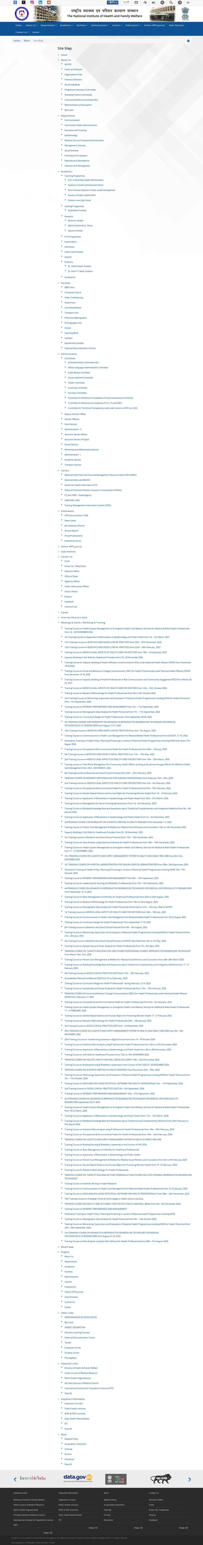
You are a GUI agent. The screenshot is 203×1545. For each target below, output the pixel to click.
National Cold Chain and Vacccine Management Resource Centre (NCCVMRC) (101, 474)
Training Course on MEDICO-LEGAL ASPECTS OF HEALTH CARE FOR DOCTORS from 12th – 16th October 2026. (116, 688)
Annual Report (71, 530)
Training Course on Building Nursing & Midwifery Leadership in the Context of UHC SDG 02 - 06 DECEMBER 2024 (117, 1064)
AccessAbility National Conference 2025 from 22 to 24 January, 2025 (96, 978)
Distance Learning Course (79, 200)
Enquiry (68, 596)
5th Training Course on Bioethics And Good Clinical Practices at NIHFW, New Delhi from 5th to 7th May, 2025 (115, 940)
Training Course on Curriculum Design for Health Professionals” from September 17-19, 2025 (108, 922)
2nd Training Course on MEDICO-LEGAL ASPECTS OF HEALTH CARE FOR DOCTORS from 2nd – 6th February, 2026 (117, 783)
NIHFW (68, 64)
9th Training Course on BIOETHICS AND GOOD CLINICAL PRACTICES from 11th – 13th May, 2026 (109, 754)
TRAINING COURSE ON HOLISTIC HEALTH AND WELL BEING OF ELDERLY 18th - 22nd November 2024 (112, 1059)
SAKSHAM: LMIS (72, 500)
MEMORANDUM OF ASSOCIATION (81, 1317)
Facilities (81, 25)
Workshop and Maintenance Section (82, 449)
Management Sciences (75, 145)
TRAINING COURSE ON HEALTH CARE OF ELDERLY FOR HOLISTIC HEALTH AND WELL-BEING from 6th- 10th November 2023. (123, 1203)
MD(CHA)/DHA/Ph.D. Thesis (80, 225)
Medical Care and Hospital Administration (84, 140)
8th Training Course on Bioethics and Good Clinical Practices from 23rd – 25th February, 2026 (108, 773)
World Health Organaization (78, 1378)
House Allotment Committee (80, 377)
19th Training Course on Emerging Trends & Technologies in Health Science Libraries (104, 1198)
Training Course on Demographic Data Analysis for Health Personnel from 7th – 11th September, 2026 (112, 711)
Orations (69, 262)
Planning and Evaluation (76, 155)
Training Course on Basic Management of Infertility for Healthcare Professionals (102, 1149)
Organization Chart (73, 74)
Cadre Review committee (79, 372)
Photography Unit (73, 322)
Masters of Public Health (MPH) (82, 195)
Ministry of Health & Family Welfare (81, 1367)
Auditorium (70, 302)
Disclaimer (69, 1459)
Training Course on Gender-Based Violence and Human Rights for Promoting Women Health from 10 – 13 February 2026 (121, 793)
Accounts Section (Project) (77, 439)
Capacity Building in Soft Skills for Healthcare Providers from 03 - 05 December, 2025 (104, 832)
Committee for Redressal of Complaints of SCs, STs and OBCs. (95, 403)
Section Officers (72, 419)
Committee (70, 358)
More (27, 40)
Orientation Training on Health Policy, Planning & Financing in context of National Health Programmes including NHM (120, 1214)
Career (35, 32)
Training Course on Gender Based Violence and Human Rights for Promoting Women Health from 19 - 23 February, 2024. (121, 1164)
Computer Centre (73, 292)
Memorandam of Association (78, 104)
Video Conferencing (74, 297)
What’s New (67, 1247)
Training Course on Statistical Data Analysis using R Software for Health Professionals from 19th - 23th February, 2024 (119, 1129)
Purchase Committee (77, 393)
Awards (68, 256)
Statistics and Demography (77, 165)
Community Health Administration (81, 125)
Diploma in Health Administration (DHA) (85, 185)
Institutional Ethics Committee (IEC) (81, 99)
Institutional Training (77, 210)
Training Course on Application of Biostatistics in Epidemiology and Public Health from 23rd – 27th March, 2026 (116, 798)
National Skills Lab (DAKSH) (77, 480)
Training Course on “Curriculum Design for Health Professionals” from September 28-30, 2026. (108, 716)
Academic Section (73, 459)
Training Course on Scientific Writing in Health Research (91, 1183)
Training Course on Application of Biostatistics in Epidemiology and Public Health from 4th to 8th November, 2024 (118, 1049)
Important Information (73, 1399)
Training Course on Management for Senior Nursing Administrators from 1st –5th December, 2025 (110, 803)
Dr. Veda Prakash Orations (79, 266)
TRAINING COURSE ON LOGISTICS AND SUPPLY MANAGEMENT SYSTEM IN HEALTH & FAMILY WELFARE (113, 1139)
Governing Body (72, 84)
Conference (70, 277)
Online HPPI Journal (154, 25)
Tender (68, 1342)
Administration (99, 25)
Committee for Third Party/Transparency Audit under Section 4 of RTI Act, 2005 (102, 408)
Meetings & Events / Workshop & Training (83, 622)
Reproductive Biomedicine (77, 160)
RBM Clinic (69, 287)
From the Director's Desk (74, 617)
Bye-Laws (69, 110)
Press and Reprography (76, 317)
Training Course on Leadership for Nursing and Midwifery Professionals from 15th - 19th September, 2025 (114, 883)
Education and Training (75, 130)
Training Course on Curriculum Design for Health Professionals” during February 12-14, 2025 (108, 983)
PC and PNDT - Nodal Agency (78, 495)
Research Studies (75, 220)
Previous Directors (73, 79)
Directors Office (72, 571)
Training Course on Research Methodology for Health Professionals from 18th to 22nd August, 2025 (111, 901)
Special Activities (75, 230)
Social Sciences (71, 150)
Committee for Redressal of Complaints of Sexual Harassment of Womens (100, 398)
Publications (132, 25)
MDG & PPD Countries (75, 1413)
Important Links (69, 1363)
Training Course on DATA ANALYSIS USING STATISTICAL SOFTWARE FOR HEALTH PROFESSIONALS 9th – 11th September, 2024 (124, 1083)
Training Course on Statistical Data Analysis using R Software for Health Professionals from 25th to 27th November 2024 (121, 1044)
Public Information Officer (77, 586)
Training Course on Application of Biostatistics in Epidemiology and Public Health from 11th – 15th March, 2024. (117, 1115)
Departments (48, 25)
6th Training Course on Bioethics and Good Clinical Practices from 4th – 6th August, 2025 (106, 927)
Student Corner (72, 1352)
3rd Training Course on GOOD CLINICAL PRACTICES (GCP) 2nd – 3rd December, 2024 (104, 1025)
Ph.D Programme (73, 236)
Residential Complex (74, 343)
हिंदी (188, 2)
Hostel (68, 327)
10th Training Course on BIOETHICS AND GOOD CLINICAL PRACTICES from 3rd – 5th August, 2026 (110, 730)
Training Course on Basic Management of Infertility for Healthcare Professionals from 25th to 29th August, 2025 (117, 896)
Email (67, 561)
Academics (65, 25)
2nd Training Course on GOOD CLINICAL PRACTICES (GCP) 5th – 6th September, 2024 (104, 1088)
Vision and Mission (73, 69)
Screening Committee (77, 387)
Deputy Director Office (75, 414)
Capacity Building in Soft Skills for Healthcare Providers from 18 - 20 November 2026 (104, 657)
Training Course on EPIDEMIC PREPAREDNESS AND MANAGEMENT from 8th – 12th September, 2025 (111, 878)
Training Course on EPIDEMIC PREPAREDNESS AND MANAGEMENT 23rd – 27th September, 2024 (109, 1093)
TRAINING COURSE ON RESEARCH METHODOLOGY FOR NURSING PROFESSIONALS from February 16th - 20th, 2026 (119, 778)
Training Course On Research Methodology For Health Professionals (96, 1169)
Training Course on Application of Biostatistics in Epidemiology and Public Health (102, 1154)
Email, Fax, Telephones (75, 566)
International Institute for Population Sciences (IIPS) (89, 1388)
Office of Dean (71, 576)
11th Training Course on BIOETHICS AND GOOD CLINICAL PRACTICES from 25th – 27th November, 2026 (113, 642)
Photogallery (71, 1357)
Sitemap (68, 1449)
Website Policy (71, 1438)
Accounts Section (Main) (76, 434)
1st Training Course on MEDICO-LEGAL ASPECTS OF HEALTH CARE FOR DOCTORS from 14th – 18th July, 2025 (115, 912)
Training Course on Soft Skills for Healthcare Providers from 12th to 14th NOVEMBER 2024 (107, 1054)
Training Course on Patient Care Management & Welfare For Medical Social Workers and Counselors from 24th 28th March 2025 (124, 959)
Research (69, 216)
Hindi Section (71, 424)
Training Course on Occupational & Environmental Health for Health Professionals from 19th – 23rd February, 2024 (118, 1134)
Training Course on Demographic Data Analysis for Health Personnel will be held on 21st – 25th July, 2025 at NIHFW (118, 907)
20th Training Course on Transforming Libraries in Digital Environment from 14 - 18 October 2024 (110, 1039)
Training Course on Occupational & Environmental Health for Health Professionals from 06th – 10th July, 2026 (116, 749)
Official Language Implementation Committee (88, 367)
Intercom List (71, 606)
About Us (31, 25)
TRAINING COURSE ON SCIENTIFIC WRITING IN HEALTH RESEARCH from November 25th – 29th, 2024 (112, 1069)
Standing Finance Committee (78, 94)
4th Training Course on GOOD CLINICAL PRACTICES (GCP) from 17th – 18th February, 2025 (107, 973)
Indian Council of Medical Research (81, 1373)
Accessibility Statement (75, 1444)
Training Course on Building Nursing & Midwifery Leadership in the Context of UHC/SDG (106, 1144)
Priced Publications (73, 535)
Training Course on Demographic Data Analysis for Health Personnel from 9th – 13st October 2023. (111, 1219)
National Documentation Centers (80, 348)
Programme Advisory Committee (80, 89)
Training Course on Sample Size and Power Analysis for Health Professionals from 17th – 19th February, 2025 (115, 988)
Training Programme (74, 206)
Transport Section (73, 464)
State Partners (176, 25)
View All (68, 1393)
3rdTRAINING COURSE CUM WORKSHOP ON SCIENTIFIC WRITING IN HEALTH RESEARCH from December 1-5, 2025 (118, 822)
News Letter (70, 520)
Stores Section (71, 444)
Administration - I (73, 454)
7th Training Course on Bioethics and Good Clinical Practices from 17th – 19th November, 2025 (109, 837)
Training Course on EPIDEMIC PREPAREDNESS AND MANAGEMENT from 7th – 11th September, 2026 (111, 706)
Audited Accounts (73, 540)
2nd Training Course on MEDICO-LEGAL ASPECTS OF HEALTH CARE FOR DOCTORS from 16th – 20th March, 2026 (117, 759)
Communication (72, 120)
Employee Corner (73, 1347)
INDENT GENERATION (75, 1327)
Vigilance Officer (72, 581)
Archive (68, 1454)
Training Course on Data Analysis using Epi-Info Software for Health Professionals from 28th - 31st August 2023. (116, 1241)
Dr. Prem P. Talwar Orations (80, 271)
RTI (66, 1423)
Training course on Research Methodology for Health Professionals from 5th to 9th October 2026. (110, 693)
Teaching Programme (75, 175)
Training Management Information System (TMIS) (88, 505)
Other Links (67, 1313)
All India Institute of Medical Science (81, 1383)
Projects (65, 1252)
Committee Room (73, 307)
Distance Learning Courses (77, 1332)
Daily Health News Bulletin (77, 1418)
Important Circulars (74, 1403)
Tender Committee (76, 382)
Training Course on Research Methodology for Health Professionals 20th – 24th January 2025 (108, 1020)
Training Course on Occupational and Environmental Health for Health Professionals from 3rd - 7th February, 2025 (118, 1002)
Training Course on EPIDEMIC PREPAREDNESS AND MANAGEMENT (96, 1208)
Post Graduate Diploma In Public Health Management (91, 190)
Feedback (69, 601)
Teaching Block (72, 333)
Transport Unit (71, 312)
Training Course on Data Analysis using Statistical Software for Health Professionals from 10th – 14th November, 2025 (119, 842)
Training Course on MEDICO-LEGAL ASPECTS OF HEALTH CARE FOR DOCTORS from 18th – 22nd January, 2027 (116, 652)
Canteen (68, 338)
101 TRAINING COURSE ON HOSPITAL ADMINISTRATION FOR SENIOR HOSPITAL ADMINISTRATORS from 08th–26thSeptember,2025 (126, 864)
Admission (69, 246)
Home (19, 25)
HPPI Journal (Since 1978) (76, 515)
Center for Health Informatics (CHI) (81, 485)
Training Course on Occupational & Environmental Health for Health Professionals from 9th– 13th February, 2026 (117, 788)
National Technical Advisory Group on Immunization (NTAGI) (93, 490)
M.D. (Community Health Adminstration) (85, 180)
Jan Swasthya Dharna (74, 525)
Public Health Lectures (75, 1408)
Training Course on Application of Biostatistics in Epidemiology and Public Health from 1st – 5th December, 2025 (117, 817)
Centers (116, 25)
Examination (70, 241)
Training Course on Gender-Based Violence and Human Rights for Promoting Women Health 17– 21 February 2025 (118, 1015)
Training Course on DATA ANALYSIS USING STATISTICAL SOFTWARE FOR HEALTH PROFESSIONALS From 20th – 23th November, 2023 (127, 1193)
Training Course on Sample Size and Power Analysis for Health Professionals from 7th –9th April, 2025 (112, 946)
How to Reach (71, 591)
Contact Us (21, 32)
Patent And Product (74, 251)
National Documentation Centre (80, 1337)
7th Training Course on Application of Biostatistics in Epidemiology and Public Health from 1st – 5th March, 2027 (117, 637)
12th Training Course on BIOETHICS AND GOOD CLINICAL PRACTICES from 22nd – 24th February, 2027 (112, 647)
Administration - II (73, 429)
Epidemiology (71, 135)
